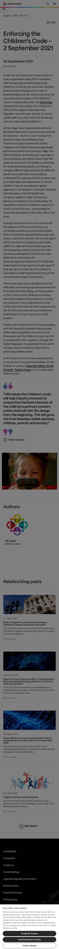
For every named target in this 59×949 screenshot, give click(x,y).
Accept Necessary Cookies (29, 940)
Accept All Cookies (29, 934)
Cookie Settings (29, 946)
